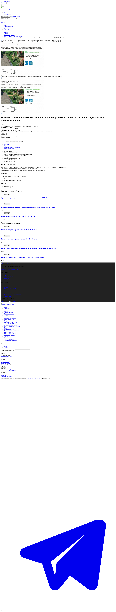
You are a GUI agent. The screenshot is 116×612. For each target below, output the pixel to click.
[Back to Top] (1, 303)
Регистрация (7, 14)
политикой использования (35, 378)
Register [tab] (6, 347)
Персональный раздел (10, 288)
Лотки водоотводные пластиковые (13, 36)
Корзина (6, 287)
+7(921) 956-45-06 (5, 1)
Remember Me (6, 355)
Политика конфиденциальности (12, 294)
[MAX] (58, 494)
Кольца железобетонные (10, 325)
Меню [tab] (5, 307)
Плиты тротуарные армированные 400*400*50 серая (19, 239)
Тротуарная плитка (9, 339)
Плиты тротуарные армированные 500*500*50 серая (19, 230)
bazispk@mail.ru (15, 269)
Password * (3, 351)
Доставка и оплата (9, 28)
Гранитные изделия (9, 319)
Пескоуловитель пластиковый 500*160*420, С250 (18, 216)
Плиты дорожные (8, 332)
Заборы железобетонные (10, 322)
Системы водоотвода (9, 35)
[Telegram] (58, 609)
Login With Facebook (6, 363)
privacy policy (12, 370)
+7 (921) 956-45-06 (5, 269)
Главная (6, 25)
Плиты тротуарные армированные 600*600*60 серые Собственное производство (28, 248)
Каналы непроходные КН (11, 323)
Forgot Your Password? (6, 356)
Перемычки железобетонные (11, 330)
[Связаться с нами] (1, 610)
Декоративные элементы (10, 320)
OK (2, 379)
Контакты (6, 29)
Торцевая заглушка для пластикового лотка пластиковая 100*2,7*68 (24, 198)
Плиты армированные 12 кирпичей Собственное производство (22, 257)
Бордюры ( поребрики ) (10, 318)
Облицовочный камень (10, 329)
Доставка (6, 278)
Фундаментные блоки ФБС (11, 340)
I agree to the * (10, 370)
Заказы (5, 285)
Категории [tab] (7, 308)
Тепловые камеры (8, 337)
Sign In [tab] (5, 346)
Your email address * (6, 365)
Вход (5, 12)
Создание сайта (5, 301)
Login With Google (5, 362)
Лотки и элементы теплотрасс (12, 326)
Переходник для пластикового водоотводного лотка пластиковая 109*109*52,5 (28, 207)
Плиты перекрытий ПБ (10, 333)
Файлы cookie (7, 296)
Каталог (6, 33)
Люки (5, 328)
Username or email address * (8, 350)
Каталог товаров (8, 26)
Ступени (6, 336)
